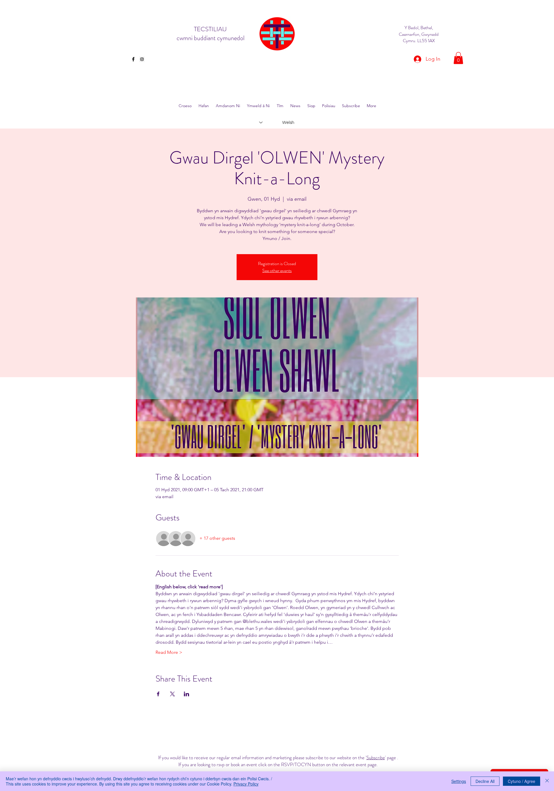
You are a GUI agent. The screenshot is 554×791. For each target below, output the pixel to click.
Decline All (485, 781)
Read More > (169, 652)
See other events (277, 270)
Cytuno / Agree (521, 781)
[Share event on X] (172, 694)
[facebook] (133, 59)
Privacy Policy (246, 784)
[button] (458, 58)
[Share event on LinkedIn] (186, 694)
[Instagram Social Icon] (142, 59)
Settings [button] (458, 781)
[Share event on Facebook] (158, 694)
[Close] (547, 781)
